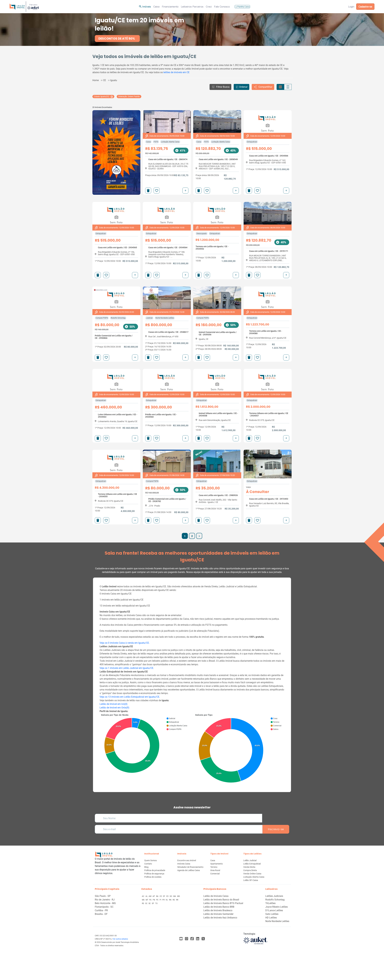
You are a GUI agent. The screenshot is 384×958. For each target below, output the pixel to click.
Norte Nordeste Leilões (165, 318)
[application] (145, 744)
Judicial (149, 318)
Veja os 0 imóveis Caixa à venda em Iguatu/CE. (125, 642)
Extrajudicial (252, 142)
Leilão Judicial (249, 860)
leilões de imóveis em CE (176, 72)
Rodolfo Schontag (118, 318)
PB (154, 900)
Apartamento (216, 864)
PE (157, 900)
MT (147, 900)
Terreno (213, 867)
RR (177, 900)
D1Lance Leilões (274, 910)
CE (161, 896)
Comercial (215, 873)
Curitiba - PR (101, 910)
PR (163, 900)
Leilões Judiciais (274, 896)
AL (147, 896)
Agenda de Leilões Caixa (188, 870)
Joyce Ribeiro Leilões (276, 906)
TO (156, 903)
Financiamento (170, 6)
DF (164, 896)
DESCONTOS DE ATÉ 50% (116, 38)
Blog (146, 867)
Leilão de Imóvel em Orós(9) (114, 707)
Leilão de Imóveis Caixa (215, 896)
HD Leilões (271, 917)
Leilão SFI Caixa (250, 880)
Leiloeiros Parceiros (192, 6)
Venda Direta (249, 867)
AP (154, 896)
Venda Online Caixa (252, 873)
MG (178, 896)
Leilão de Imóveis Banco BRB (218, 906)
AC (143, 896)
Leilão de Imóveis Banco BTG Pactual (223, 903)
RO (174, 900)
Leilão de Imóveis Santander (218, 914)
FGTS (156, 142)
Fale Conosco (222, 6)
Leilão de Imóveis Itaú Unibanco (220, 917)
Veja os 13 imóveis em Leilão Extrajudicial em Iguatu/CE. (130, 696)
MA (174, 896)
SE (149, 903)
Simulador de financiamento (190, 867)
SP (153, 903)
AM (150, 896)
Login (351, 6)
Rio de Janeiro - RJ (105, 899)
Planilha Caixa (242, 7)
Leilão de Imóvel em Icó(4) (114, 704)
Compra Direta (250, 870)
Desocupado (201, 233)
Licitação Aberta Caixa (170, 142)
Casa (212, 860)
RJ (167, 900)
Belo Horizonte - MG (105, 903)
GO (171, 896)
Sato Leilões (271, 914)
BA (157, 896)
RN (170, 900)
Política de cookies (152, 877)
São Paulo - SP (103, 896)
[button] (220, 87)
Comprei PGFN (102, 318)
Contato (148, 864)
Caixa (156, 6)
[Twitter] (203, 939)
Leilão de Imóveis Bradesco (217, 910)
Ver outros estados (120, 939)
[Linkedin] (197, 939)
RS (143, 903)
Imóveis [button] (145, 7)
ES (167, 896)
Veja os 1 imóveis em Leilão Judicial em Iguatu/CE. (127, 668)
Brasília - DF (101, 914)
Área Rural (215, 870)
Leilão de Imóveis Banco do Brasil (221, 899)
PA (150, 900)
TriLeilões (270, 903)
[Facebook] (181, 939)
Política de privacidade (154, 870)
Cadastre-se (365, 6)
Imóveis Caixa (183, 864)
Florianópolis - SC (104, 906)
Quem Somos (150, 860)
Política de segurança (154, 873)
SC (146, 903)
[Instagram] (186, 939)
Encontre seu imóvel (186, 860)
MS (143, 900)
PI (161, 900)
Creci (209, 6)
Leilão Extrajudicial (252, 864)
